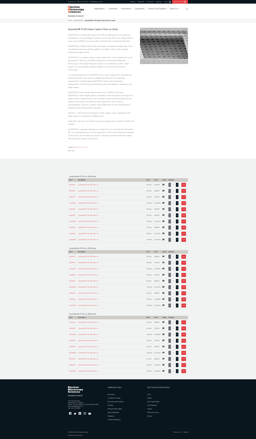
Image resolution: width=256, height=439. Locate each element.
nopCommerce (78, 435)
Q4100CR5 (72, 334)
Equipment (139, 9)
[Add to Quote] (163, 185)
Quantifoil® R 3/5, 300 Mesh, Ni (88, 275)
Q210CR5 (72, 185)
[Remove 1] (169, 185)
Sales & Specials (113, 412)
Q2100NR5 (72, 221)
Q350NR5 (72, 281)
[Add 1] (177, 185)
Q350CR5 (72, 262)
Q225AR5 (72, 227)
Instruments (126, 9)
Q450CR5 (72, 328)
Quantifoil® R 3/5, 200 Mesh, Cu (88, 185)
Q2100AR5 (72, 240)
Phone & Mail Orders (115, 409)
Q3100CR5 (72, 269)
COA (149, 394)
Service (149, 416)
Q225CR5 (72, 191)
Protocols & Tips (153, 412)
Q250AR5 (72, 233)
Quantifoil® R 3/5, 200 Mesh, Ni (88, 209)
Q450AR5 (72, 365)
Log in (166, 2)
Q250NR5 (72, 215)
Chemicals (112, 9)
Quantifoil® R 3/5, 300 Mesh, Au (88, 293)
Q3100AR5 (72, 305)
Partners (111, 405)
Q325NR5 (72, 275)
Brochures (111, 394)
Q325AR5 (72, 293)
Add (183, 185)
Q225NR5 (72, 209)
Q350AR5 (72, 299)
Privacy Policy (177, 432)
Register (159, 2)
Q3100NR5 (72, 287)
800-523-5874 (82, 2)
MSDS (149, 398)
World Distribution (114, 420)
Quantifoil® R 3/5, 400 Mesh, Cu (88, 322)
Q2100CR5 (72, 203)
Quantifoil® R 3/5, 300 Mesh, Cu (88, 256)
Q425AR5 (72, 359)
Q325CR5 (72, 256)
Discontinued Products (116, 402)
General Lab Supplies (157, 9)
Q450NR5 (72, 346)
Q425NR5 (72, 340)
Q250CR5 (72, 197)
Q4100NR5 (72, 353)
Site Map (185, 432)
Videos (149, 409)
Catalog (132, 2)
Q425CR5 (72, 322)
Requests (141, 2)
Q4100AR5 (72, 371)
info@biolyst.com (96, 2)
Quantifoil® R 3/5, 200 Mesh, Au (88, 227)
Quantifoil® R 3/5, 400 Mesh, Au (88, 359)
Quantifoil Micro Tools (80, 147)
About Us (174, 9)
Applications (99, 9)
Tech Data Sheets (153, 402)
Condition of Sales (114, 398)
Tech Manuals (152, 405)
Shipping (111, 416)
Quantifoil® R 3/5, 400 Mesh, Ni (88, 340)
